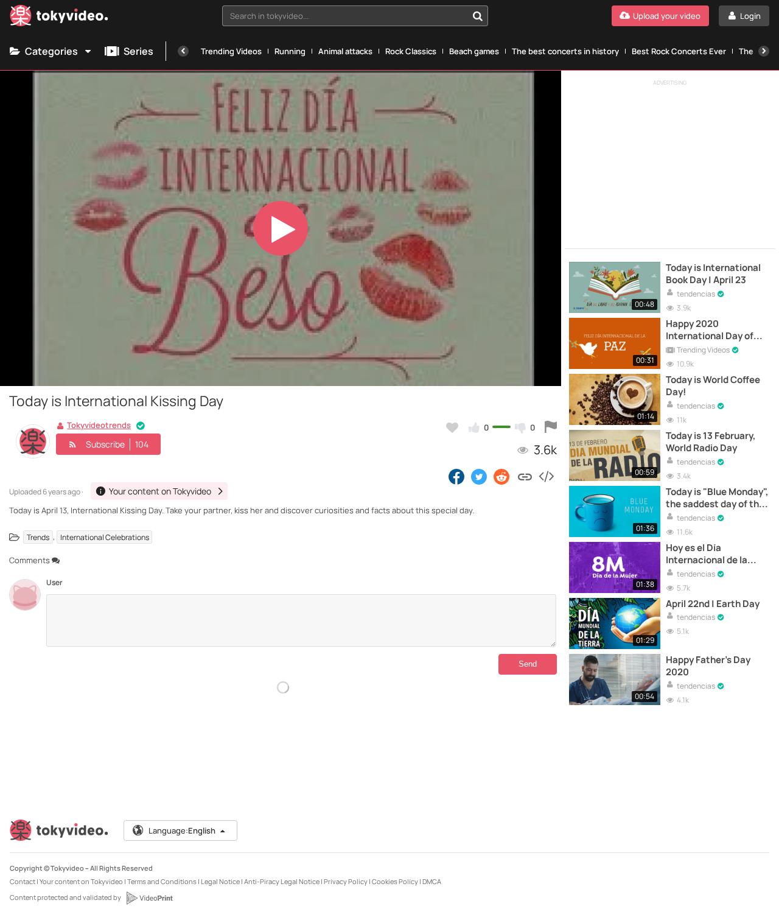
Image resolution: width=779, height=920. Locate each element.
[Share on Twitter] (479, 476)
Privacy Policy (346, 881)
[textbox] (345, 16)
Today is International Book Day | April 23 (713, 274)
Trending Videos (231, 51)
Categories (51, 51)
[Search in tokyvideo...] (477, 15)
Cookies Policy (395, 881)
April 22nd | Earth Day (713, 604)
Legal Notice (220, 881)
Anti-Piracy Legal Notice (282, 881)
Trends (38, 537)
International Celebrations (104, 537)
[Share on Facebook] (456, 476)
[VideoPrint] (149, 898)
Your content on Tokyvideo (81, 881)
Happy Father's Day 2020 (708, 666)
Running (290, 51)
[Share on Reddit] (502, 476)
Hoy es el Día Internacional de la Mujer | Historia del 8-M (716, 554)
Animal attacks (345, 51)
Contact (22, 881)
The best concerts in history (565, 51)
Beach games (474, 51)
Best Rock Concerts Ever (679, 51)
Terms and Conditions (162, 881)
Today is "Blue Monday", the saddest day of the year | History (717, 498)
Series (138, 51)
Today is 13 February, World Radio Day (711, 442)
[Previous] (183, 51)
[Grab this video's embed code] (546, 476)
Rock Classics (410, 51)
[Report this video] (551, 427)
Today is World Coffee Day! (713, 386)
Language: (181, 830)
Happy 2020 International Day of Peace (709, 330)
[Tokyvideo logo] (59, 18)
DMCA (431, 881)
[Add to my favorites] (452, 427)
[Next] (763, 51)
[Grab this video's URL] (525, 476)
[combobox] (355, 15)
